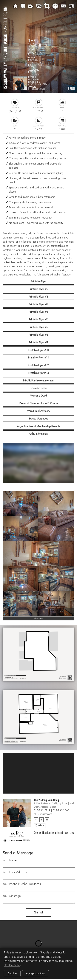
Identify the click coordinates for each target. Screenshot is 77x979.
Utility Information (38, 434)
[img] (15, 6)
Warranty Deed (38, 396)
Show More (38, 618)
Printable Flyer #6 (38, 319)
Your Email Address (15, 872)
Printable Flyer (38, 281)
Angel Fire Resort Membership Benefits (38, 426)
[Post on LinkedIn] (73, 88)
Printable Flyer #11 (38, 357)
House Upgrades (38, 418)
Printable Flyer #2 (38, 289)
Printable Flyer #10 (38, 350)
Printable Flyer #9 (38, 342)
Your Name (10, 860)
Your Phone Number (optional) (22, 884)
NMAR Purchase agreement (38, 380)
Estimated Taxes (38, 388)
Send (38, 912)
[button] (38, 943)
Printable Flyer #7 (38, 327)
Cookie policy (12, 965)
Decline (12, 973)
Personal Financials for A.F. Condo (38, 403)
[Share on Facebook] (69, 88)
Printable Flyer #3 (38, 297)
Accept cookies (35, 973)
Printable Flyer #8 (38, 335)
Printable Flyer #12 (38, 365)
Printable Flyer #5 (38, 312)
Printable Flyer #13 (38, 373)
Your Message (12, 896)
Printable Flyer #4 (38, 304)
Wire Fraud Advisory (38, 411)
